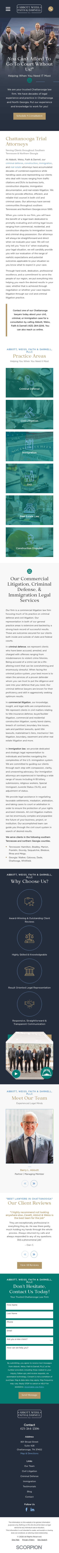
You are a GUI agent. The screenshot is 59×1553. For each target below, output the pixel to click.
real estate (15, 167)
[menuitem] (15, 1539)
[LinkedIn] (32, 1509)
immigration (45, 163)
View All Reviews (29, 1265)
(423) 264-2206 (35, 325)
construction (31, 163)
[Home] (29, 9)
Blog (29, 1491)
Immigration (29, 1481)
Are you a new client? (17, 1339)
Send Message (29, 1395)
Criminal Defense (29, 1476)
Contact (29, 1496)
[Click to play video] (16, 1073)
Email (9, 1331)
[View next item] (34, 1183)
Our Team (29, 1466)
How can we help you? (17, 1348)
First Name (12, 1305)
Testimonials (29, 1486)
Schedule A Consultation (29, 116)
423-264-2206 (29, 1429)
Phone (10, 1322)
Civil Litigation (29, 1471)
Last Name (12, 1313)
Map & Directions (29, 1453)
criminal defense (14, 163)
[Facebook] (26, 1509)
